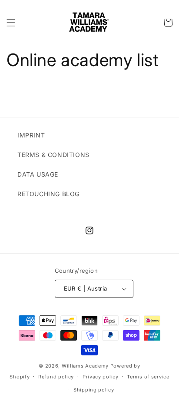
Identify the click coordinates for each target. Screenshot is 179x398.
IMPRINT (31, 135)
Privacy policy (101, 377)
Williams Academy (85, 366)
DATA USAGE (37, 174)
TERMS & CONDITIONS (53, 154)
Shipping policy (93, 390)
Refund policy (56, 377)
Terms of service (148, 377)
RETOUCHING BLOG (48, 193)
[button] (10, 22)
